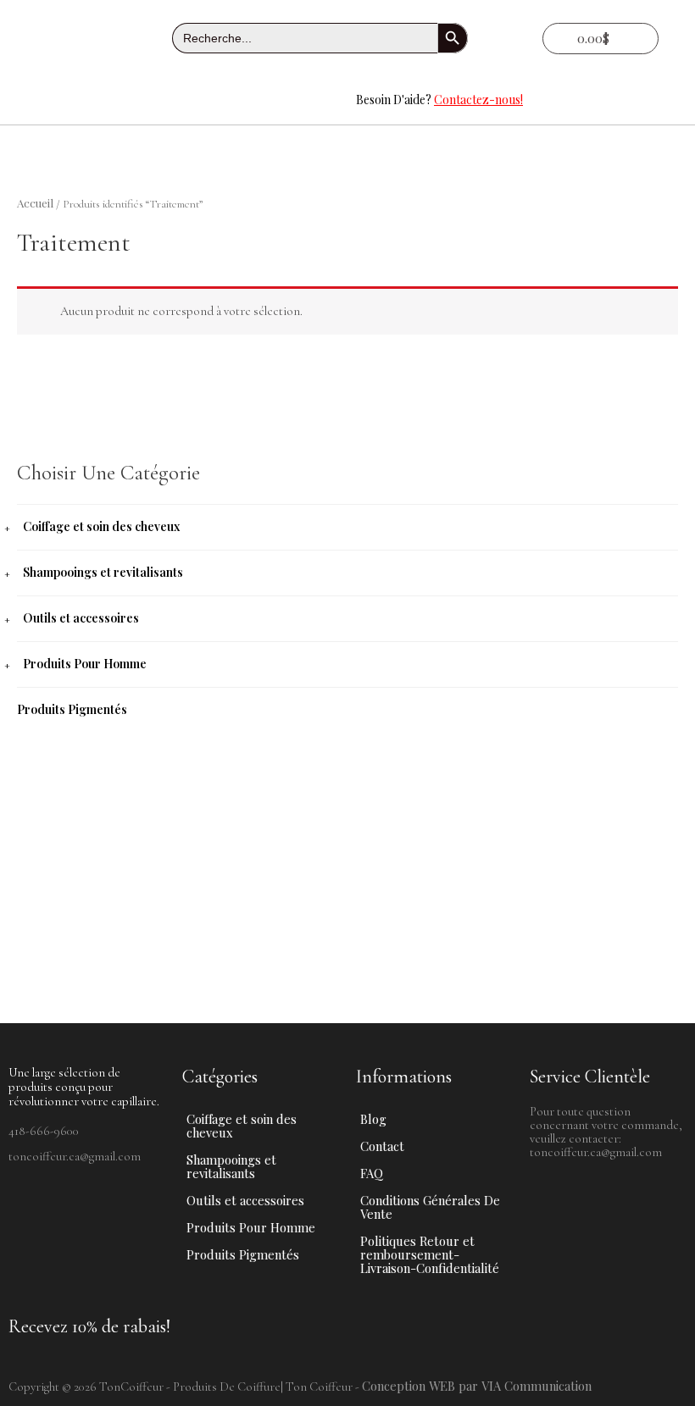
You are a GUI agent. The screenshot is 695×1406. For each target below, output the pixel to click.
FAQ (371, 1173)
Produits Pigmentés (72, 709)
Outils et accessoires (81, 618)
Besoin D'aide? (439, 99)
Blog (373, 1118)
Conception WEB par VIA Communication (477, 1385)
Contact (382, 1146)
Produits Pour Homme (85, 664)
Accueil (35, 202)
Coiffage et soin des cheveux (101, 526)
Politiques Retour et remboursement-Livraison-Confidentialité (429, 1254)
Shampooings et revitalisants (103, 572)
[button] (173, 100)
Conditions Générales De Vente (430, 1207)
